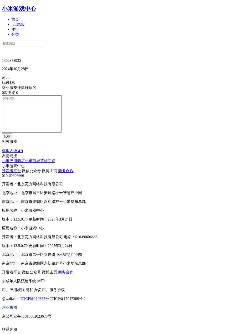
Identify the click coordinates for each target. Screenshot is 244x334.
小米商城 (32, 161)
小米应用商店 (13, 161)
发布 (7, 136)
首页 (15, 19)
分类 (15, 34)
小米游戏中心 (19, 8)
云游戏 (18, 24)
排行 (15, 29)
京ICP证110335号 (34, 299)
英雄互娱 (47, 161)
